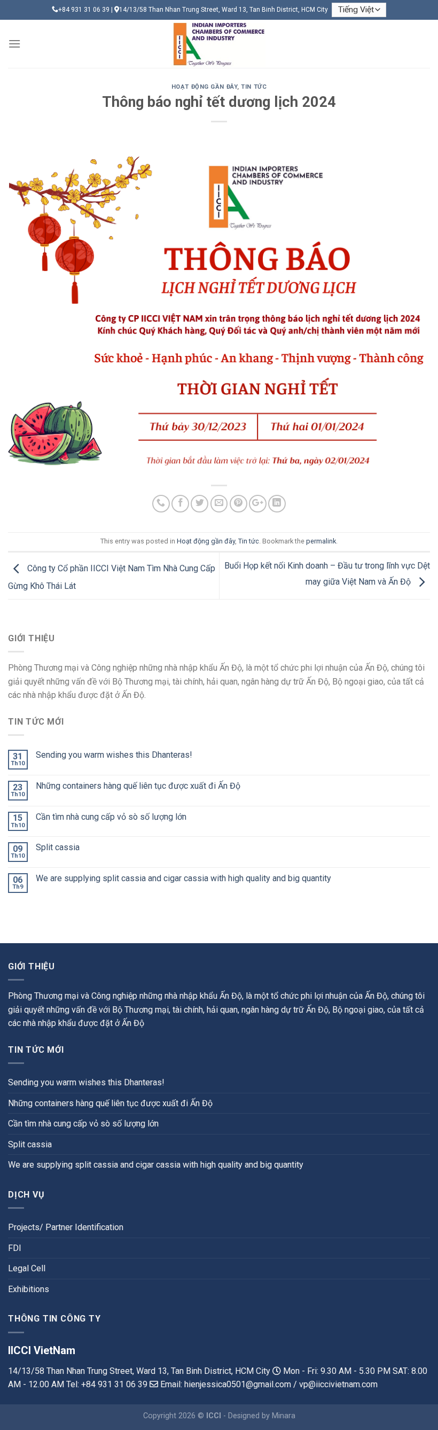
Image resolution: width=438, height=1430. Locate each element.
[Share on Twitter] (199, 503)
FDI (14, 1248)
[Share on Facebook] (180, 503)
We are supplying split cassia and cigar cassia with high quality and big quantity (183, 878)
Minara (283, 1415)
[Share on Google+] (258, 503)
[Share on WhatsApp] (161, 503)
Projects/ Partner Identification (65, 1227)
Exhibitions (28, 1289)
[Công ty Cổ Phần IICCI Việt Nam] (219, 44)
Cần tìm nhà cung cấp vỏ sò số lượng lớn (111, 817)
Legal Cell (26, 1268)
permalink (321, 541)
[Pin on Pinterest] (238, 503)
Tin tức (254, 86)
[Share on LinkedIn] (277, 503)
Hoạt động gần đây (204, 86)
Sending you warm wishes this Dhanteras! (114, 755)
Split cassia (58, 847)
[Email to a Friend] (219, 503)
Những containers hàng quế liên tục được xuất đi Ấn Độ (138, 786)
